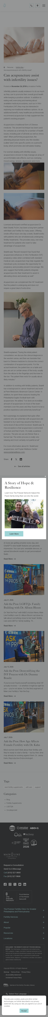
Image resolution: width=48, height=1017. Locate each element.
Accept (24, 1011)
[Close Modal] (45, 476)
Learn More (14, 534)
